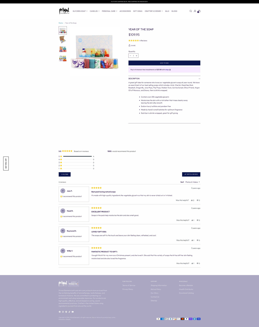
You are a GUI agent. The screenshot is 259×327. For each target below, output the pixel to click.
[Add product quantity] (136, 56)
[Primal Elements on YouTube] (73, 312)
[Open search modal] (191, 11)
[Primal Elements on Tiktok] (69, 312)
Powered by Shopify (65, 319)
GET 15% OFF (6, 163)
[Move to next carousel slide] (198, 141)
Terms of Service (128, 285)
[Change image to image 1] (63, 30)
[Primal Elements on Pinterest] (66, 312)
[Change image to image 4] (63, 58)
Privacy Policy (127, 289)
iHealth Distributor (186, 289)
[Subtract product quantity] (130, 56)
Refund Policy (156, 289)
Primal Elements (75, 317)
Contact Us (155, 297)
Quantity (131, 51)
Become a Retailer (186, 285)
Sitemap (154, 300)
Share (133, 45)
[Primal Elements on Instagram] (63, 312)
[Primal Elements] (64, 11)
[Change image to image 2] (63, 40)
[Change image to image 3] (63, 49)
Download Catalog (186, 293)
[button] (164, 40)
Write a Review (193, 175)
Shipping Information (159, 285)
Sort (182, 182)
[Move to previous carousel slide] (194, 141)
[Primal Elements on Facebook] (60, 312)
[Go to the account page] (195, 11)
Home (61, 23)
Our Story (154, 293)
